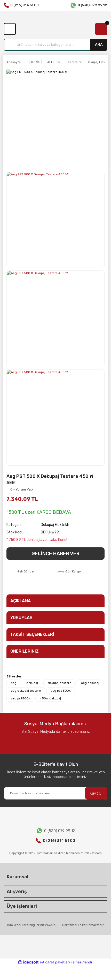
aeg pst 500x (60, 690)
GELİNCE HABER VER (55, 553)
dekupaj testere (59, 683)
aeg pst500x (20, 698)
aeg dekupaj (90, 683)
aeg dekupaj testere (26, 690)
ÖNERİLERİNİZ (24, 651)
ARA (99, 44)
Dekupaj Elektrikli (55, 525)
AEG (10, 482)
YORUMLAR (21, 617)
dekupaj (32, 683)
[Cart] (101, 29)
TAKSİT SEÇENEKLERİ (32, 634)
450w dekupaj (50, 698)
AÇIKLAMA (20, 600)
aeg (14, 683)
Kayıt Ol (96, 793)
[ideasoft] (28, 962)
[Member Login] (10, 29)
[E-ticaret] (55, 962)
